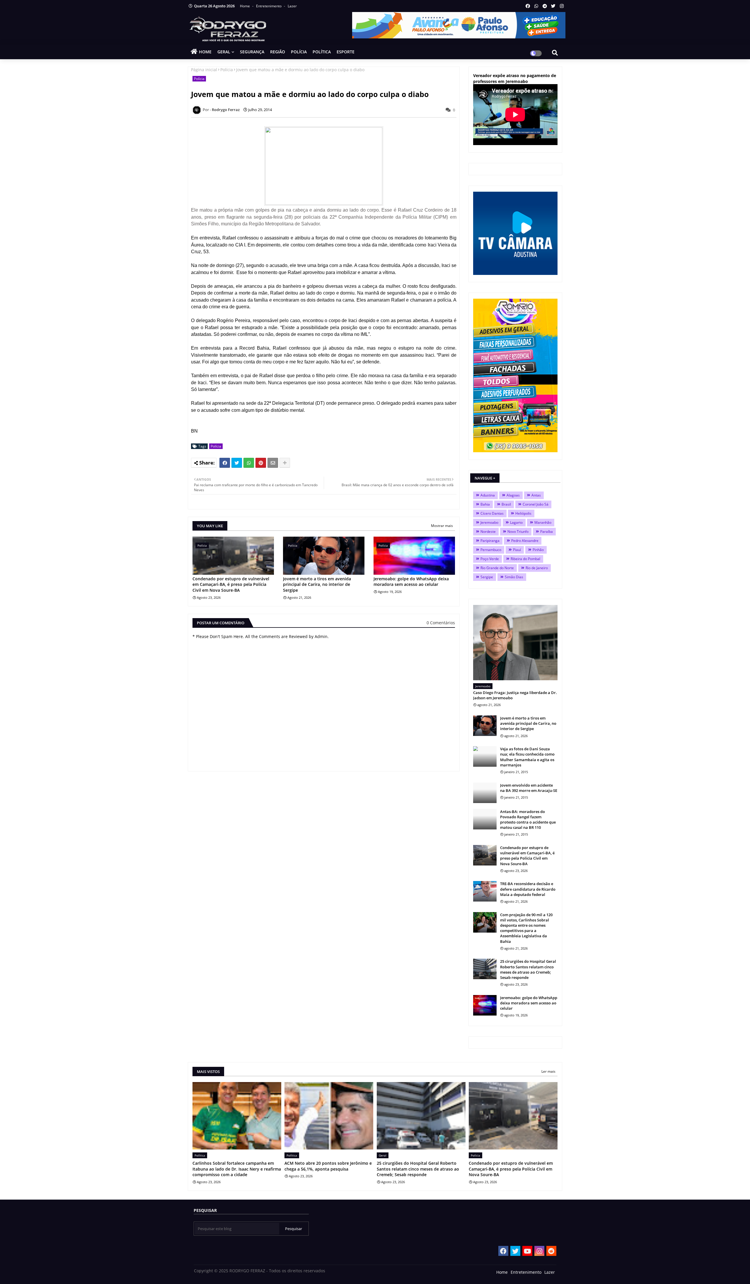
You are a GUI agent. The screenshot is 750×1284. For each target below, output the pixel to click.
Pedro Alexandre (524, 540)
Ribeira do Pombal (525, 558)
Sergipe (486, 576)
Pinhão (538, 549)
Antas (536, 495)
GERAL (223, 52)
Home (245, 6)
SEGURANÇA (252, 52)
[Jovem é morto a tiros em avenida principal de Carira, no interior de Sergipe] (485, 725)
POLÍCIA (299, 52)
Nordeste (488, 531)
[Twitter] (236, 463)
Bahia (485, 504)
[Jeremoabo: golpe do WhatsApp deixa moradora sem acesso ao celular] (485, 1005)
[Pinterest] (260, 463)
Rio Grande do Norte (497, 567)
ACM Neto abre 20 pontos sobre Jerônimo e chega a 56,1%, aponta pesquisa (328, 1166)
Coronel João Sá (535, 504)
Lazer (292, 6)
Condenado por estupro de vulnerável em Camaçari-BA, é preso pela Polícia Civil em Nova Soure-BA (230, 584)
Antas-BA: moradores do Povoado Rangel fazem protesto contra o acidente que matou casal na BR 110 (528, 819)
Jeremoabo (489, 522)
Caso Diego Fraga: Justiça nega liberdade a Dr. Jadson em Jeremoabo (515, 695)
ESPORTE (345, 52)
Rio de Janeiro (537, 567)
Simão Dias (514, 576)
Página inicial (204, 69)
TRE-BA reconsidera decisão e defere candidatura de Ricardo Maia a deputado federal (527, 889)
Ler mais (548, 1071)
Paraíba (546, 531)
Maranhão (542, 522)
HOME (205, 52)
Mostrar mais (442, 525)
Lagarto (516, 522)
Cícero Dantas (492, 513)
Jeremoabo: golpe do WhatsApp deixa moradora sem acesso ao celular (411, 581)
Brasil (506, 504)
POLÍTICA (322, 52)
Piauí (517, 549)
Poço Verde (489, 558)
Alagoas (513, 495)
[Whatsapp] (248, 463)
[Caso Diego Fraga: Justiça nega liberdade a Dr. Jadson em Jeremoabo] (515, 642)
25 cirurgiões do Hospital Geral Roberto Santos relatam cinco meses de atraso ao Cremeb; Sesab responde (528, 969)
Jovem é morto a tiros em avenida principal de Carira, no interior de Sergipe (317, 584)
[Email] (272, 463)
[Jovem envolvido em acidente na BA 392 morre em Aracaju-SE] (485, 793)
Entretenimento (269, 6)
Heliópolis (523, 513)
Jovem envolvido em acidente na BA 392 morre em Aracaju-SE (528, 788)
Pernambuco (490, 549)
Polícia (226, 69)
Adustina (487, 495)
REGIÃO (277, 52)
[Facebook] (224, 463)
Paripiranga (490, 540)
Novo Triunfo (518, 531)
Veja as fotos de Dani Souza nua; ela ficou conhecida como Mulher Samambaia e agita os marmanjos (527, 757)
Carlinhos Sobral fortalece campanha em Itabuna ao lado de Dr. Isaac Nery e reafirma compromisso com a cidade (236, 1168)
